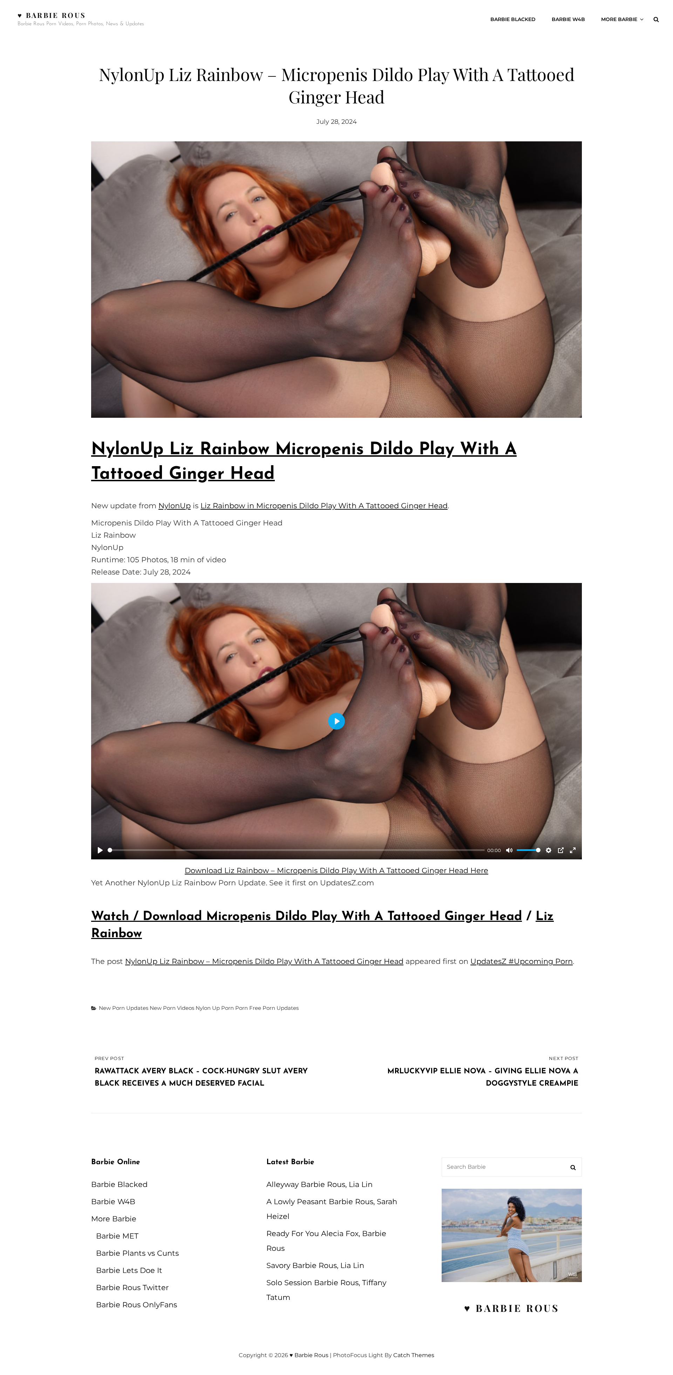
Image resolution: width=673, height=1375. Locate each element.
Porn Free (248, 1008)
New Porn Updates (123, 1008)
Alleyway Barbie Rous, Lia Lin (319, 1184)
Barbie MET (117, 1236)
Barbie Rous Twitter (132, 1287)
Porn (227, 1008)
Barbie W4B (568, 19)
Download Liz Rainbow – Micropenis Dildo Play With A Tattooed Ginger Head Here (336, 870)
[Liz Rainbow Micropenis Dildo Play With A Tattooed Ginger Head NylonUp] (336, 279)
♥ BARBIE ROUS (511, 1307)
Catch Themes (413, 1355)
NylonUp (174, 505)
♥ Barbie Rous (52, 15)
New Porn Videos (172, 1008)
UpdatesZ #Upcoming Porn (521, 961)
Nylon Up (208, 1008)
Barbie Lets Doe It (129, 1270)
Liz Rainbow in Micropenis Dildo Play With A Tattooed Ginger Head (324, 505)
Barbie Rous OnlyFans (136, 1304)
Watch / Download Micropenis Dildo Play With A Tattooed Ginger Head (306, 917)
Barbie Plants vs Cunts (137, 1253)
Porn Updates (281, 1008)
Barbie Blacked (513, 19)
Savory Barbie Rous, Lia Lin (315, 1265)
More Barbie (619, 19)
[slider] (296, 850)
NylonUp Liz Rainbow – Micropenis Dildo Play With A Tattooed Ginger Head (264, 961)
